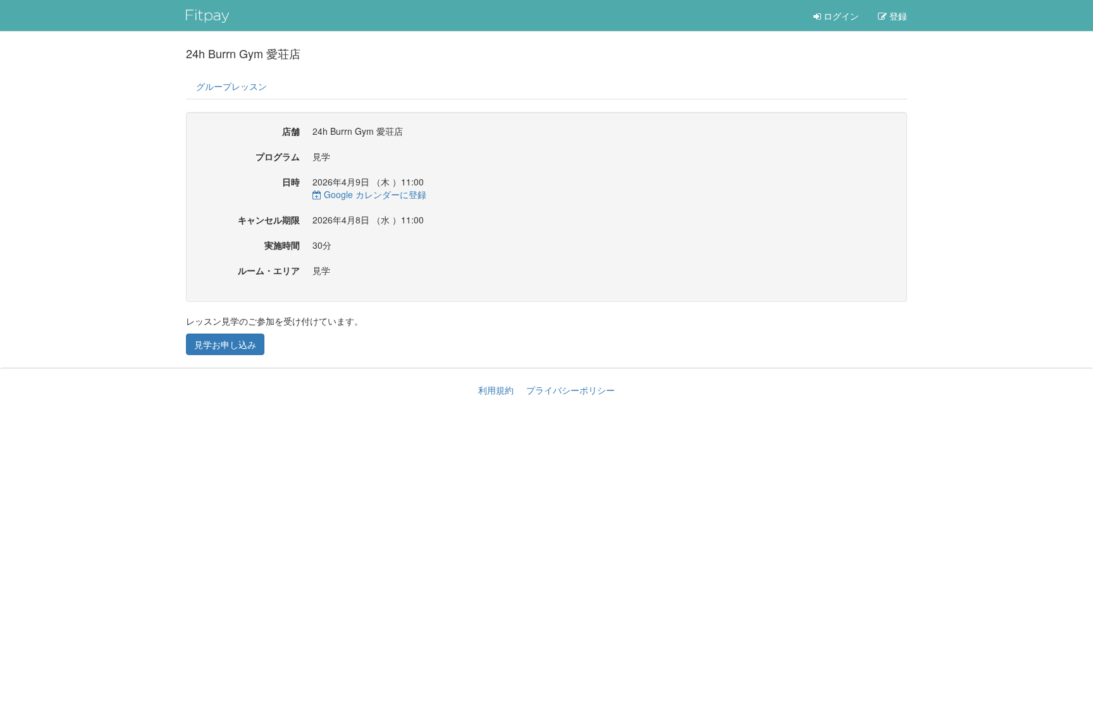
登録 (897, 15)
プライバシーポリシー (570, 390)
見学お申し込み (225, 344)
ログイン (840, 15)
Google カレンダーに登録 (373, 194)
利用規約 (496, 390)
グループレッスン (231, 86)
